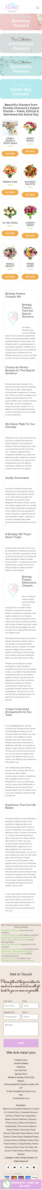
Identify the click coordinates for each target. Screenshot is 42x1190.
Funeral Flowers (11, 1140)
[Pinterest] (34, 1167)
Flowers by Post (11, 1147)
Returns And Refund (27, 1122)
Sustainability (10, 1126)
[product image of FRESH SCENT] (30, 253)
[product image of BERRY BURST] (30, 128)
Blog (35, 1150)
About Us (7, 1108)
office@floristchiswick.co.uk (24, 1091)
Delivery (9, 1115)
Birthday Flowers (26, 1140)
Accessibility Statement (21, 1108)
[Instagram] (21, 1167)
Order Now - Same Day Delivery (24, 1184)
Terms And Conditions (27, 1126)
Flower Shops (17, 1136)
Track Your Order (26, 1147)
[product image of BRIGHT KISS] (10, 171)
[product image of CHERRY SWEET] (30, 212)
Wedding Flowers (31, 1136)
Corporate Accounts (29, 1112)
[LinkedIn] (27, 1167)
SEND (21, 1043)
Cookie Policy (13, 1112)
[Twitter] (14, 1167)
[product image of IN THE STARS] (10, 212)
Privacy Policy (11, 1122)
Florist (34, 1143)
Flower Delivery (12, 1129)
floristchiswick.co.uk (21, 1098)
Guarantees (30, 1115)
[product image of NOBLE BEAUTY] (10, 253)
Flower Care (19, 1115)
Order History (18, 1150)
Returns (28, 1150)
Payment (32, 1119)
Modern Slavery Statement (16, 1119)
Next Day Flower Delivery (22, 1133)
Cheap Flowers (24, 1143)
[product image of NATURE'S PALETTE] (30, 171)
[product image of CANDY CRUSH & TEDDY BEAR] (10, 128)
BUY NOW (10, 153)
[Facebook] (8, 1167)
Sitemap (21, 1154)
